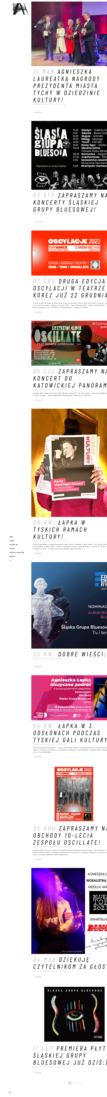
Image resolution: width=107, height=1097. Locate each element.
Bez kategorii (46, 104)
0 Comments (58, 104)
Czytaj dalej (38, 112)
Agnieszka (52, 104)
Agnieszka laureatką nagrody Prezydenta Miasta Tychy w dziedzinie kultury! (67, 85)
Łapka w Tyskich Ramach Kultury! (60, 529)
